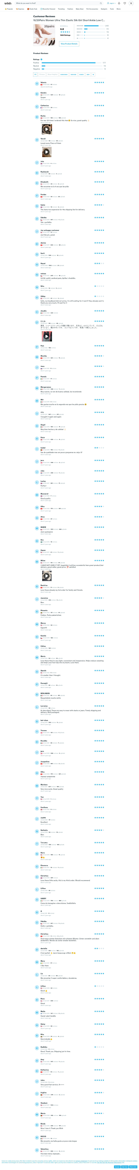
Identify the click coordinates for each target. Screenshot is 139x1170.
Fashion (70, 9)
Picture (42, 74)
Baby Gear (80, 9)
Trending (61, 9)
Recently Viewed (49, 9)
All (35, 74)
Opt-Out (125, 1167)
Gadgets (104, 9)
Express (21, 9)
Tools (112, 9)
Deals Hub (33, 9)
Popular (10, 9)
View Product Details (69, 44)
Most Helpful (52, 74)
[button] (112, 3)
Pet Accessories (92, 9)
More (119, 9)
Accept (117, 1167)
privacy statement (81, 1161)
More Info (133, 1167)
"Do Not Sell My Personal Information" (109, 1162)
